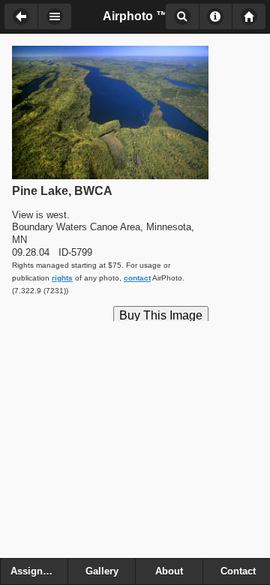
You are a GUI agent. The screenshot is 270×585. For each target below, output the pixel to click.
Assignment (38, 571)
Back (21, 16)
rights (62, 278)
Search (182, 16)
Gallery (102, 571)
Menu (55, 16)
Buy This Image (160, 315)
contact (137, 278)
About (215, 16)
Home (249, 16)
